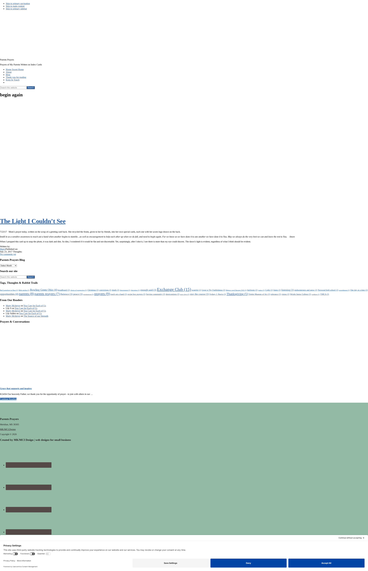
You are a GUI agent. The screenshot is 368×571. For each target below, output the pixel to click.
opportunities (9, 294)
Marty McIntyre (13, 305)
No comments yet (8, 254)
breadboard (64, 290)
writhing (316, 294)
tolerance (276, 294)
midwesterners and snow (305, 290)
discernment (125, 290)
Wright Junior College (300, 294)
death (115, 290)
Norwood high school (328, 290)
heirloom (252, 290)
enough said (148, 290)
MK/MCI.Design (8, 429)
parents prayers (47, 294)
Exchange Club (174, 289)
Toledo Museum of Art (259, 294)
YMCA (324, 294)
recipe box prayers (136, 294)
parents (26, 294)
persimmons (88, 294)
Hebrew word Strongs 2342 (236, 290)
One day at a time (359, 290)
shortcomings (173, 294)
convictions (105, 290)
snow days (184, 294)
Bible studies (24, 290)
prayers (102, 294)
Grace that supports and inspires (16, 388)
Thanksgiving (237, 294)
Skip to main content (15, 6)
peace (78, 294)
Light (269, 290)
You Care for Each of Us (34, 305)
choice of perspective (78, 290)
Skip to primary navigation (18, 3)
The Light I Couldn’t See (33, 221)
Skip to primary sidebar (16, 8)
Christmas (93, 290)
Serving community (155, 294)
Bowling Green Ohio (43, 289)
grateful (196, 290)
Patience (66, 294)
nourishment (344, 290)
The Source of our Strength (36, 316)
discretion (135, 290)
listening (287, 290)
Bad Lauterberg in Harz (9, 290)
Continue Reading (8, 399)
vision (286, 294)
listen (277, 290)
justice (261, 290)
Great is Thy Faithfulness (213, 290)
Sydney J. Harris (217, 294)
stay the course (199, 294)
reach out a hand (119, 294)
